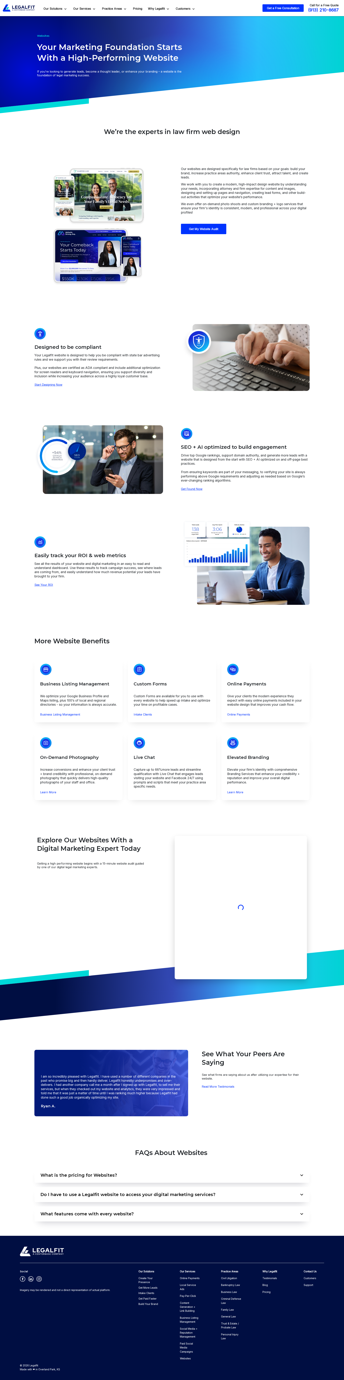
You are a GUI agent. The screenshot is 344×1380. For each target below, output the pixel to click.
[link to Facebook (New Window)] (22, 1279)
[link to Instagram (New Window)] (39, 1279)
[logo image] (42, 1251)
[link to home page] (19, 8)
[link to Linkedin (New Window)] (31, 1279)
